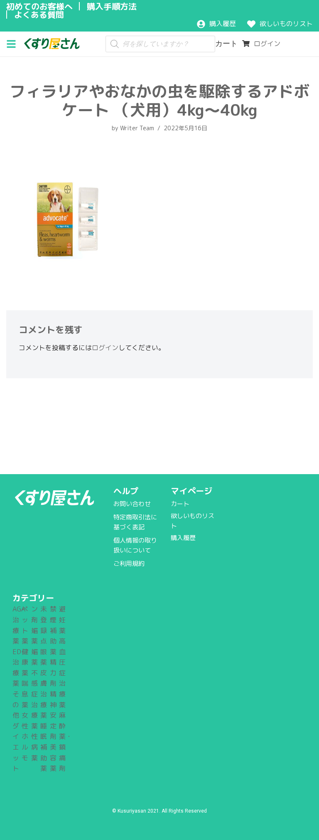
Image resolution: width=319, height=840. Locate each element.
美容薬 (53, 758)
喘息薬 (25, 694)
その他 (15, 704)
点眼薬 (43, 651)
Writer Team (137, 128)
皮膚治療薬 (43, 694)
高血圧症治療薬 (62, 672)
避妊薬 (62, 619)
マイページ (191, 491)
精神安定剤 (53, 715)
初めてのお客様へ (39, 6)
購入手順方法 (112, 6)
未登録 (43, 619)
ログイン (105, 347)
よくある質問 (39, 14)
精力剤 (53, 672)
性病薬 (34, 747)
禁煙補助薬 (53, 630)
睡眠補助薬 (43, 747)
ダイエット (15, 747)
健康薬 (25, 662)
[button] (14, 43)
